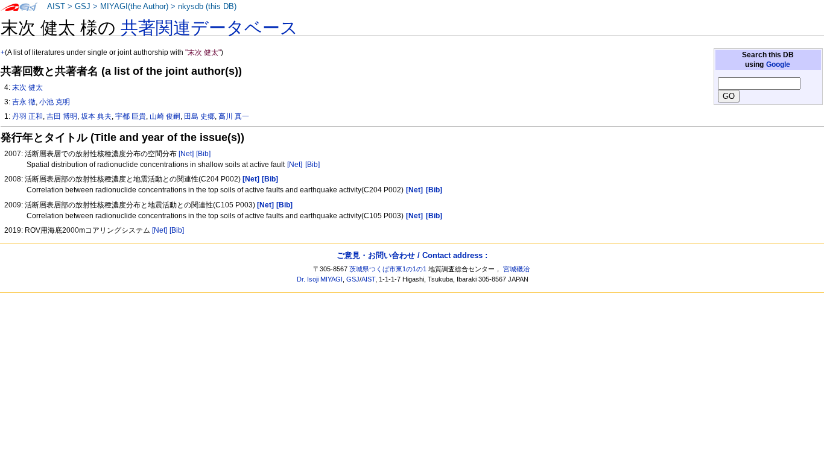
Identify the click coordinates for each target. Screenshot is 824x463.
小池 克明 (54, 102)
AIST (56, 6)
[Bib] (203, 154)
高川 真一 (233, 116)
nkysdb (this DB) (207, 6)
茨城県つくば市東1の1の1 (387, 268)
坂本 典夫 (96, 116)
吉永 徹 (24, 102)
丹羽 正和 (27, 116)
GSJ (82, 6)
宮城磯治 (516, 268)
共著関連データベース (209, 27)
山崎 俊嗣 (165, 116)
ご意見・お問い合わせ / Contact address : (412, 255)
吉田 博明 (61, 116)
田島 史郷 (199, 116)
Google (778, 64)
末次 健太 (27, 87)
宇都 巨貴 (130, 116)
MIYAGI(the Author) (134, 6)
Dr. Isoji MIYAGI (320, 279)
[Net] (186, 154)
